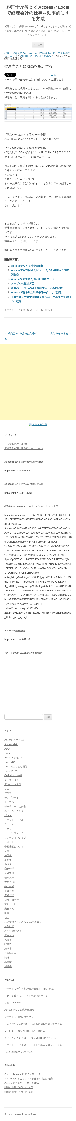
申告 (6, 913)
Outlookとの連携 (13, 775)
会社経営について (14, 846)
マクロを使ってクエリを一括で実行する (26, 995)
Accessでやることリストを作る (21, 1083)
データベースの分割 (15, 806)
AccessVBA (11, 744)
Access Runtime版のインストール (22, 1074)
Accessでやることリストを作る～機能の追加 (28, 1078)
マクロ (8, 828)
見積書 (8, 939)
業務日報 (9, 908)
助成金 (8, 864)
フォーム (9, 824)
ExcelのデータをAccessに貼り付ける (24, 1030)
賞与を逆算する (61, 333)
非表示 (8, 962)
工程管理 (9, 895)
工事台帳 (9, 891)
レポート (9, 842)
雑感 (6, 957)
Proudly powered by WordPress (20, 1114)
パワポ (8, 815)
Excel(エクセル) (13, 757)
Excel (7, 753)
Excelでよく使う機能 (15, 766)
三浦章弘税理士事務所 (16, 444)
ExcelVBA (9, 762)
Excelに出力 (11, 771)
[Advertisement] (38, 382)
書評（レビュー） (14, 904)
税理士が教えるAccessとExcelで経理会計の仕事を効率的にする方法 (38, 13)
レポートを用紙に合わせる (18, 1016)
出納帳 (8, 859)
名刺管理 (9, 873)
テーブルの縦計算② (22, 283)
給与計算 (9, 926)
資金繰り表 (10, 953)
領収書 (8, 966)
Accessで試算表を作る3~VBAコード (32, 279)
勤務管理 (9, 868)
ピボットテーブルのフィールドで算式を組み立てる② (33, 1044)
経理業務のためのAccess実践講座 (22, 922)
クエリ (47, 55)
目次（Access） (13, 1002)
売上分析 (9, 886)
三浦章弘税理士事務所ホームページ (23, 448)
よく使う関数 (11, 779)
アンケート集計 (12, 784)
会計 (6, 851)
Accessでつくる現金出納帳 (27, 265)
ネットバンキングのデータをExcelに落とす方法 (30, 1037)
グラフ (8, 793)
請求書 (8, 948)
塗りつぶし (10, 882)
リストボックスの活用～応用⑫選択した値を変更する (33, 1023)
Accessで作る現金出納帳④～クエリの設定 (36, 292)
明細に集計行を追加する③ (18, 1087)
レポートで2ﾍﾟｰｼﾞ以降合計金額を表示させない (29, 988)
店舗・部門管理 (12, 899)
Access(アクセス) (30, 55)
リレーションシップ (15, 837)
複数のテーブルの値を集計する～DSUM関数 (37, 287)
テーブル (9, 802)
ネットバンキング (14, 811)
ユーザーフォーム (14, 833)
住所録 (8, 855)
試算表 (8, 944)
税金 (6, 917)
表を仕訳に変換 (12, 930)
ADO (7, 748)
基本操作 (9, 877)
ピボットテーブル (14, 819)
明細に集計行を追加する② (18, 1091)
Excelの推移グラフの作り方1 (20, 1051)
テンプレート (11, 797)
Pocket (54, 75)
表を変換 (9, 935)
